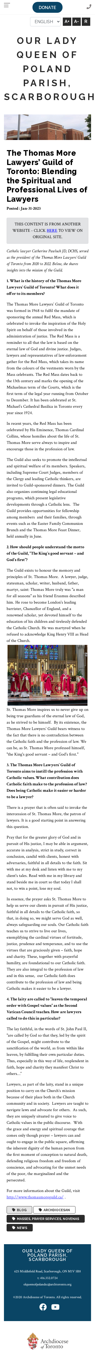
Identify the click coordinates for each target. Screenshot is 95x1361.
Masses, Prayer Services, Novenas (47, 1219)
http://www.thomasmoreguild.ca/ (35, 1197)
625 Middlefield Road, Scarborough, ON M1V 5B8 (47, 1271)
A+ (67, 21)
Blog (21, 1210)
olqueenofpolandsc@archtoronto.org (47, 1284)
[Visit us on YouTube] (55, 1307)
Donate (47, 7)
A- (76, 21)
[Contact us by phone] (89, 7)
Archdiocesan (56, 1210)
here (52, 230)
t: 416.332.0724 (47, 1278)
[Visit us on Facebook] (43, 1307)
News (21, 1228)
